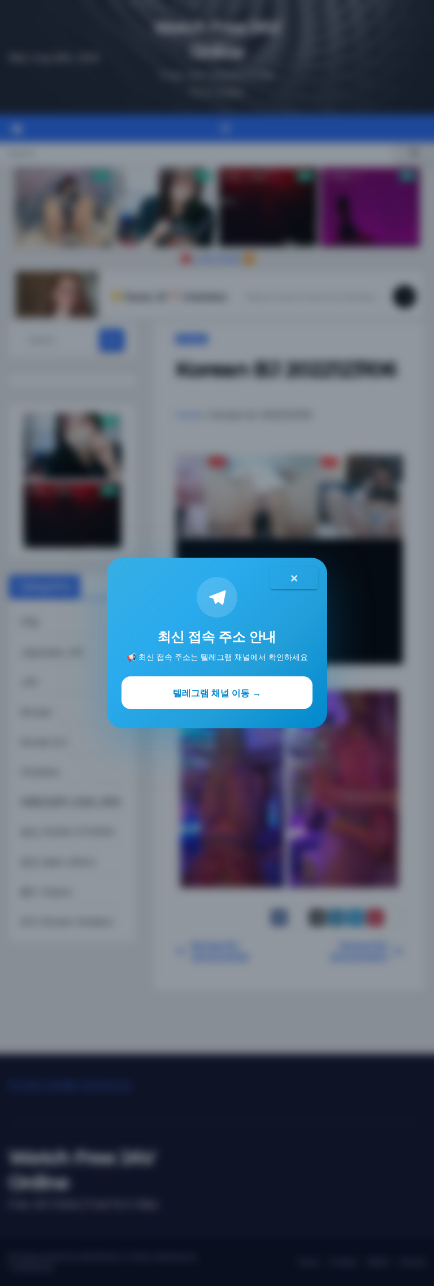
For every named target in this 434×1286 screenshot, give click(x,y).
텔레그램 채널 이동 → (217, 693)
